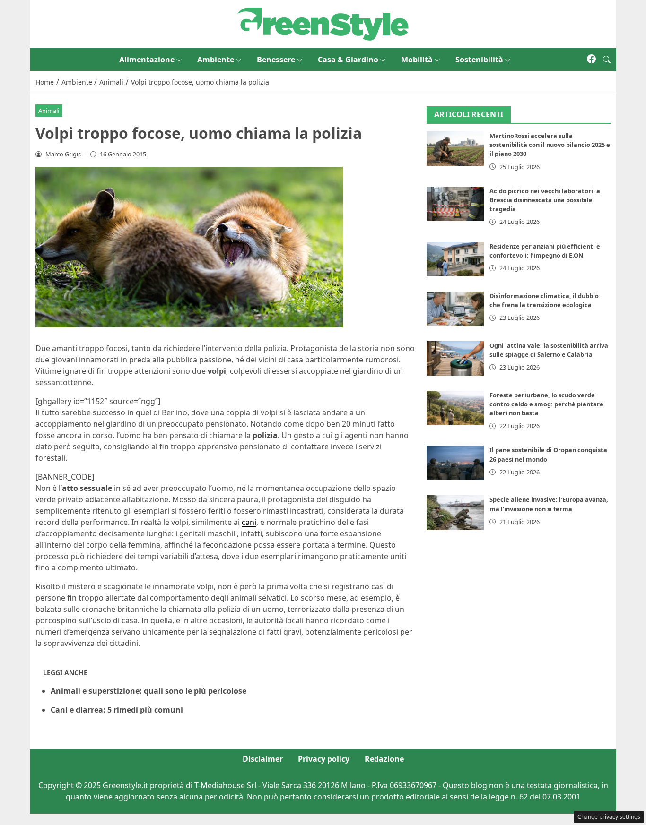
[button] (607, 59)
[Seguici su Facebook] (591, 59)
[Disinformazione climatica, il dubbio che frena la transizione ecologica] (455, 309)
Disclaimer (263, 759)
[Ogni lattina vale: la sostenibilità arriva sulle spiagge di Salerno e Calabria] (455, 358)
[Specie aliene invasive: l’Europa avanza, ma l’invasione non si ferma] (455, 513)
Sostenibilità (479, 59)
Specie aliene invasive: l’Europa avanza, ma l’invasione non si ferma (548, 504)
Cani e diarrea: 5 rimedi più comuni (117, 710)
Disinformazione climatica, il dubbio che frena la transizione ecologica (544, 300)
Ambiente (215, 59)
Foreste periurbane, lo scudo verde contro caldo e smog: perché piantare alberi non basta (546, 404)
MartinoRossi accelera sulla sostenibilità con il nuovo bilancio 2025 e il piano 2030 (549, 145)
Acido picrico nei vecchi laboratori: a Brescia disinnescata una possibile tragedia (544, 200)
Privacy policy (323, 759)
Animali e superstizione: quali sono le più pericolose (148, 691)
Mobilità (417, 59)
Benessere (276, 59)
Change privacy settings (608, 817)
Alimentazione (147, 59)
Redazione (384, 759)
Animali (48, 110)
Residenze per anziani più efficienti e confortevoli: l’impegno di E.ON (544, 250)
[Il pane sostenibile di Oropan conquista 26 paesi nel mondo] (455, 463)
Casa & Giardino (348, 59)
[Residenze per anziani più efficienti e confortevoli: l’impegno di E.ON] (455, 259)
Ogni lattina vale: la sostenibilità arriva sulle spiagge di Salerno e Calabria (548, 350)
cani (249, 522)
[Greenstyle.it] (323, 23)
